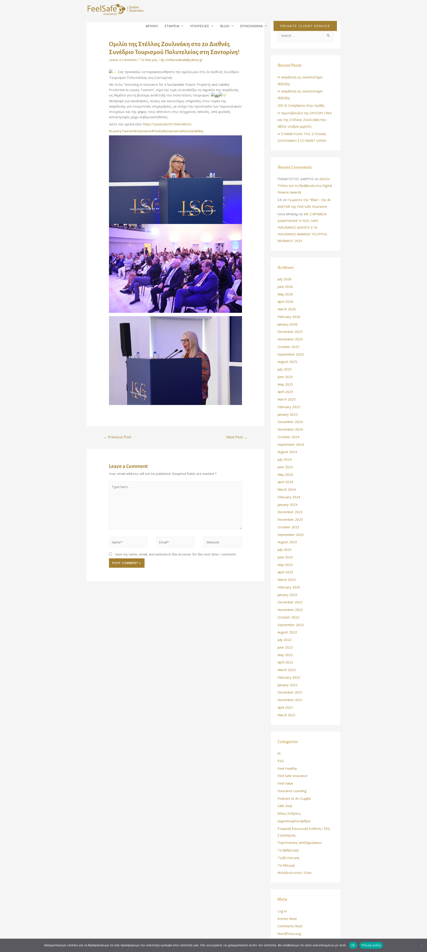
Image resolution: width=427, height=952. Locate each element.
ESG (281, 761)
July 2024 (285, 459)
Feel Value (285, 783)
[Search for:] (306, 35)
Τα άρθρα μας (288, 850)
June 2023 (285, 557)
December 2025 (290, 331)
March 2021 (287, 715)
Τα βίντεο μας (289, 857)
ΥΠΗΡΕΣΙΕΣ (199, 26)
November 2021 (290, 700)
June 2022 (285, 647)
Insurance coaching (292, 791)
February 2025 (289, 407)
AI (279, 753)
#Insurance (142, 131)
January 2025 (288, 414)
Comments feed (290, 926)
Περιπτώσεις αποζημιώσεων (300, 842)
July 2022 (285, 639)
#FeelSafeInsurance (166, 131)
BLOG (224, 26)
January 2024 (288, 504)
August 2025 (287, 361)
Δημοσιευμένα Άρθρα (294, 821)
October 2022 (288, 617)
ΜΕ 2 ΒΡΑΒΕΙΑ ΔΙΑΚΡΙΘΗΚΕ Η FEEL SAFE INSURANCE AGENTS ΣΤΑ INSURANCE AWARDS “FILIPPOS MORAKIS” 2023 (302, 227)
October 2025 (288, 346)
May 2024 (285, 474)
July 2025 (285, 369)
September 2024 (291, 444)
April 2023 (285, 572)
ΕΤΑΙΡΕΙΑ (172, 26)
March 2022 (287, 669)
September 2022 (291, 624)
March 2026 (287, 309)
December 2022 (290, 602)
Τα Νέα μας (148, 59)
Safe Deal (285, 806)
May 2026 (285, 294)
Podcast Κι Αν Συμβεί (294, 798)
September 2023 (291, 534)
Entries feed (287, 918)
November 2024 (290, 429)
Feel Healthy (287, 768)
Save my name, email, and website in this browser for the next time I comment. (175, 554)
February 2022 (289, 677)
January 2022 (288, 685)
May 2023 (285, 564)
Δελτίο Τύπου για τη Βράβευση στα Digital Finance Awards (305, 185)
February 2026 (289, 316)
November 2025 (290, 339)
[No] (421, 945)
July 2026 (285, 279)
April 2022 (285, 662)
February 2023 (289, 587)
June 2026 (285, 286)
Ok (353, 945)
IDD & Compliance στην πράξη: (301, 105)
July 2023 (285, 549)
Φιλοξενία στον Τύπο (295, 872)
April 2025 (285, 391)
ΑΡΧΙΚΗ (152, 26)
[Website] (222, 543)
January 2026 (288, 324)
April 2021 (285, 707)
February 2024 (289, 497)
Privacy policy (371, 945)
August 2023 (287, 542)
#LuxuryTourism (121, 131)
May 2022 (285, 655)
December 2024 (290, 421)
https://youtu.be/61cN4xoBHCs (167, 124)
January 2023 (288, 594)
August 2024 (287, 452)
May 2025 (285, 384)
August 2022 (287, 632)
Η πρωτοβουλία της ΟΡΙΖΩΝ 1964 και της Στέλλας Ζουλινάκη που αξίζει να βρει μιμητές (305, 119)
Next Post (236, 437)
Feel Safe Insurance (292, 775)
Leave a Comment (123, 59)
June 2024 (285, 467)
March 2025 (287, 399)
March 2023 (287, 579)
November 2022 (290, 609)
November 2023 (290, 519)
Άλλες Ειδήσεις (289, 813)
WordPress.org (289, 933)
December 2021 (290, 692)
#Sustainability (192, 131)
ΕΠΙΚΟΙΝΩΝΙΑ (251, 26)
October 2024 (288, 437)
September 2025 (291, 354)
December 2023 (290, 512)
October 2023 (288, 527)
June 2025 (285, 376)
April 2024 (285, 482)
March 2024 (287, 489)
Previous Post (117, 437)
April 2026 (285, 301)
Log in (282, 911)
